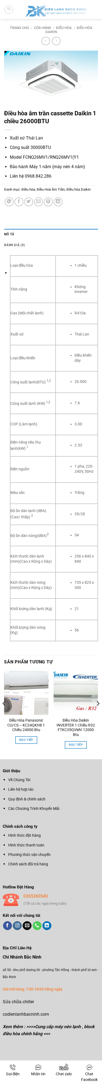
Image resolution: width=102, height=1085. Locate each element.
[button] (9, 9)
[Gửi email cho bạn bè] (38, 201)
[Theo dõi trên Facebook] (7, 925)
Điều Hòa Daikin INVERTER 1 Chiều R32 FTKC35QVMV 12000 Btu (76, 727)
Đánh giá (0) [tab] (14, 245)
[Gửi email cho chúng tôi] (27, 925)
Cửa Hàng (42, 28)
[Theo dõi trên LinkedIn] (46, 925)
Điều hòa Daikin (78, 189)
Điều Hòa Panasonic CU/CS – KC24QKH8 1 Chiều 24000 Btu (26, 725)
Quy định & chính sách (26, 799)
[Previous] (4, 714)
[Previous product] (56, 41)
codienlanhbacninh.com (26, 1014)
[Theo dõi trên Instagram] (17, 925)
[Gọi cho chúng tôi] (37, 925)
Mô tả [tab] (9, 234)
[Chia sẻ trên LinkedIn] (58, 201)
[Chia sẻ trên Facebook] (18, 201)
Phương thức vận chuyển (29, 854)
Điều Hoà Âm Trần (51, 189)
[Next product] (45, 41)
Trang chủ (19, 28)
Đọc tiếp (26, 740)
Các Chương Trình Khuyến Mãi (33, 808)
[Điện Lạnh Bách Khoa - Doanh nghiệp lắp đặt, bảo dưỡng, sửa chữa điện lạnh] (56, 9)
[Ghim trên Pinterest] (48, 201)
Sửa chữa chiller (18, 1001)
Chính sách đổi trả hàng (28, 864)
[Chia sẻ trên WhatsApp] (9, 201)
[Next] (97, 714)
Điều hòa (64, 28)
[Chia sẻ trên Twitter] (28, 201)
